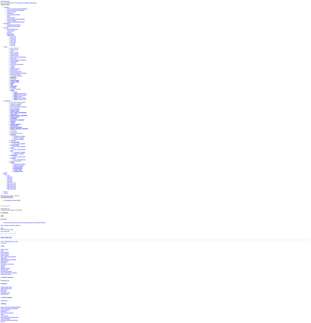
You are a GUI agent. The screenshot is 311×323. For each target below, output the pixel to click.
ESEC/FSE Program (12, 29)
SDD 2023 (3, 291)
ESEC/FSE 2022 (11, 184)
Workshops (13, 62)
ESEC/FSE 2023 (5, 195)
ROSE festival (14, 70)
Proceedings (10, 33)
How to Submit (14, 52)
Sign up (6, 193)
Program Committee (19, 137)
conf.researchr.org (8, 241)
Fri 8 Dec (12, 43)
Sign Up (3, 321)
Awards (9, 32)
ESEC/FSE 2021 (11, 186)
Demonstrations (14, 61)
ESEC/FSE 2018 (11, 189)
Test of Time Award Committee (18, 106)
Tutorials (12, 65)
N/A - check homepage (19, 143)
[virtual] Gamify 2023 (6, 287)
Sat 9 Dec (12, 45)
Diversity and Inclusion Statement (15, 10)
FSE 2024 (9, 181)
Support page (3, 243)
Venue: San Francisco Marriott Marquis (17, 8)
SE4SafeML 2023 (5, 292)
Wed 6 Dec (13, 41)
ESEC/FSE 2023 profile (6, 197)
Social (12, 51)
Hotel (8, 16)
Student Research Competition (18, 60)
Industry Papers (14, 55)
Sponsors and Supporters (13, 26)
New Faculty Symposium (16, 64)
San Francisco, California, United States (26, 2)
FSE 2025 (9, 180)
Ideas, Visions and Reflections (18, 57)
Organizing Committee (16, 103)
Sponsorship (7, 23)
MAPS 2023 (4, 290)
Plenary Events (14, 49)
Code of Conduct (11, 11)
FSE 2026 (9, 178)
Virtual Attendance (12, 20)
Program (6, 27)
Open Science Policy (15, 74)
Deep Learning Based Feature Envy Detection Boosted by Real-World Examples (24, 222)
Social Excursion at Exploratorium (16, 19)
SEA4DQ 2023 (5, 294)
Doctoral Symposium (15, 71)
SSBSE (15, 92)
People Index (13, 132)
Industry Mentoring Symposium (18, 73)
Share (2, 228)
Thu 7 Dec (13, 42)
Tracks (5, 46)
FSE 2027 (9, 177)
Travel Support (11, 17)
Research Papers (14, 54)
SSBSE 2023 (4, 300)
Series (8, 175)
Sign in (6, 191)
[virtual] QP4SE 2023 (6, 288)
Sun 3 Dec (13, 36)
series (11, 195)
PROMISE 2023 (5, 280)
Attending (6, 7)
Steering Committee (15, 105)
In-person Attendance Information (15, 22)
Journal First (13, 58)
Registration (10, 13)
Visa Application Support (13, 14)
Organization (7, 100)
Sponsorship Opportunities (14, 24)
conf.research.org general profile (12, 200)
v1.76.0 (15, 241)
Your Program (10, 30)
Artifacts (12, 67)
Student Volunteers (15, 68)
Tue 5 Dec (13, 39)
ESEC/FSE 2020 (11, 187)
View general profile (5, 231)
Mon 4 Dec (13, 38)
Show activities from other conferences (10, 225)
